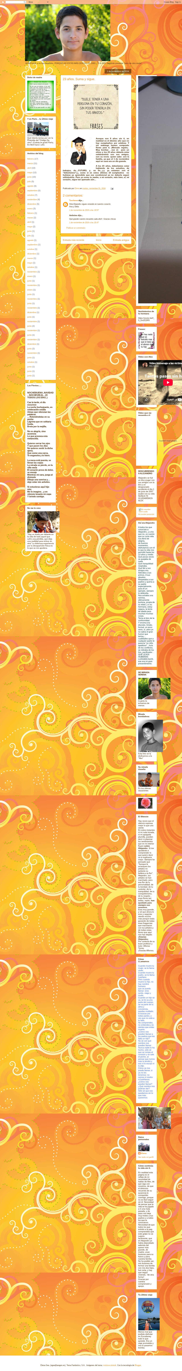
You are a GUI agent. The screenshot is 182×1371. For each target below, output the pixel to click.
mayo (29, 172)
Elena (143, 1153)
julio (29, 181)
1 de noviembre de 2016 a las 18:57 (84, 210)
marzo (30, 163)
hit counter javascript (146, 514)
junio (29, 177)
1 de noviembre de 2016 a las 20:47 (84, 222)
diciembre (31, 204)
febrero (30, 159)
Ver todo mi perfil (145, 1157)
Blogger (138, 1365)
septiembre (32, 190)
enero (30, 208)
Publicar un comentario (75, 228)
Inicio (98, 240)
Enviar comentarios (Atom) (102, 249)
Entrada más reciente (73, 240)
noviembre (32, 199)
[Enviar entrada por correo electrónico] (112, 188)
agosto (30, 186)
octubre (30, 195)
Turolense (73, 200)
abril (29, 168)
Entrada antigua (121, 240)
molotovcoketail (109, 1365)
